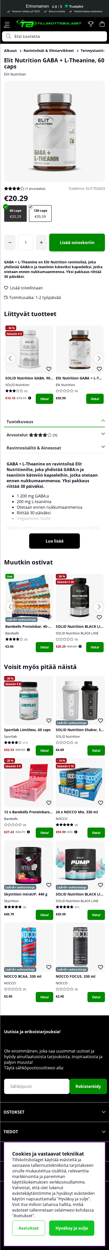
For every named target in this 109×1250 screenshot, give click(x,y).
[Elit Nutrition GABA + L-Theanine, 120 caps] (40, 213)
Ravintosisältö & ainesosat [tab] (34, 448)
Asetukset (29, 1228)
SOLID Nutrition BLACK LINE (77, 633)
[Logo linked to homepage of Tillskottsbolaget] (49, 24)
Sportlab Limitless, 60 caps (27, 729)
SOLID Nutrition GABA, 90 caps (32, 378)
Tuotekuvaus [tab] (20, 421)
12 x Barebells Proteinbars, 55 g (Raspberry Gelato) (48, 811)
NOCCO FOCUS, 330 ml (75, 976)
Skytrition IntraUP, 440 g (25, 894)
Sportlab (10, 736)
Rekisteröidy (88, 1086)
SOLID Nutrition (17, 384)
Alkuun (10, 50)
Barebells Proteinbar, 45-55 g (30, 626)
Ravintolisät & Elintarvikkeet (49, 50)
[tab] (52, 435)
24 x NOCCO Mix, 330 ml (77, 811)
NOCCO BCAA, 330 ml (22, 976)
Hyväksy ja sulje (72, 1228)
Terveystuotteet (95, 50)
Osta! (44, 398)
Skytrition (11, 901)
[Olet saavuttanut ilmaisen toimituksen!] (9, 242)
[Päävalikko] (7, 24)
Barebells (12, 633)
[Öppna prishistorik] (29, 398)
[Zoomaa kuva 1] (54, 131)
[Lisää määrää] (41, 242)
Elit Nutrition (15, 74)
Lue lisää (55, 541)
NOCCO (61, 818)
